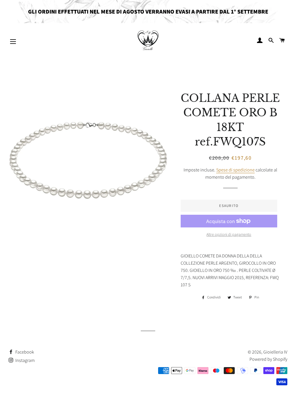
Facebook (24, 352)
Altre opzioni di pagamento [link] (228, 234)
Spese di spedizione (235, 170)
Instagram (24, 360)
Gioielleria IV (275, 352)
